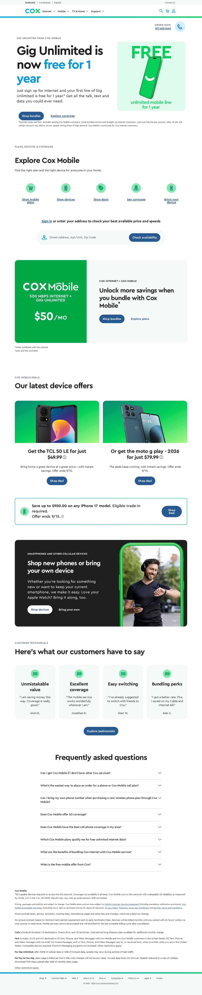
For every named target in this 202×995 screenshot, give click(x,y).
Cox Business (44, 3)
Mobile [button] (62, 11)
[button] (161, 11)
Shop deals (101, 199)
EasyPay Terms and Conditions (168, 908)
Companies (116, 978)
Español (57, 3)
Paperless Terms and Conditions (134, 908)
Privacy (159, 978)
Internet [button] (46, 11)
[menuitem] (48, 12)
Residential (30, 3)
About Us (87, 978)
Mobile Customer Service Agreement (122, 904)
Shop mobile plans (30, 201)
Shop (41, 978)
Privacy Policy (111, 908)
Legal (146, 978)
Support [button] (96, 11)
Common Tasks (58, 978)
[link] (31, 116)
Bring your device (171, 201)
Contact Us (170, 3)
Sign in (47, 221)
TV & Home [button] (78, 11)
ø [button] (64, 457)
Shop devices (66, 199)
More (101, 978)
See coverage (136, 199)
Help (74, 978)
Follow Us (132, 978)
